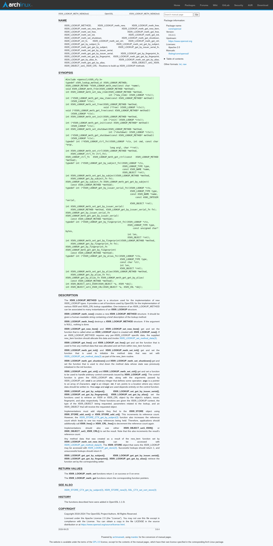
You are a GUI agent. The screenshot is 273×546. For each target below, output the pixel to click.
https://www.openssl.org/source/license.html (103, 524)
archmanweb (118, 537)
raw (184, 64)
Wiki (215, 5)
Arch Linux (17, 5)
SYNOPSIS (65, 72)
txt (180, 64)
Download (262, 5)
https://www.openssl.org (180, 41)
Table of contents (174, 59)
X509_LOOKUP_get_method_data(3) (83, 445)
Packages (190, 5)
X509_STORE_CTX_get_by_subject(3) (98, 417)
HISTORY (64, 496)
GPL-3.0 (96, 542)
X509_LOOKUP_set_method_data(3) (138, 338)
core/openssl (174, 28)
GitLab (226, 5)
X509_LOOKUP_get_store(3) (102, 448)
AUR (250, 5)
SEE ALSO (65, 484)
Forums (204, 5)
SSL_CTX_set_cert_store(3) (142, 490)
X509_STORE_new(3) (116, 490)
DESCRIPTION (68, 295)
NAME (62, 20)
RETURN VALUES (70, 468)
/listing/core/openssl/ (178, 53)
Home (177, 5)
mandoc (134, 537)
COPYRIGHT (66, 508)
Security (238, 5)
